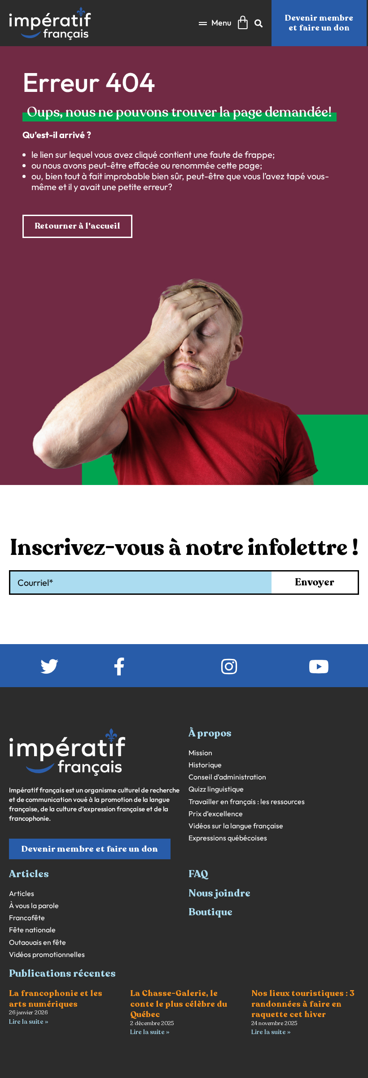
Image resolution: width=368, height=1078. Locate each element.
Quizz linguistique (216, 789)
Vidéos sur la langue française (235, 826)
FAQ (198, 874)
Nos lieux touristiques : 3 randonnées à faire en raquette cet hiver (303, 1004)
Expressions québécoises (227, 838)
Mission (200, 753)
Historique (205, 765)
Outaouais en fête (37, 942)
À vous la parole (34, 905)
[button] (215, 23)
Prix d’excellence (215, 814)
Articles (21, 893)
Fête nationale (32, 930)
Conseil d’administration (227, 777)
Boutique (210, 912)
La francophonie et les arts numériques (55, 998)
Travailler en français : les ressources (246, 801)
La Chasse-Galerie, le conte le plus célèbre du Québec (178, 1004)
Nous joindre (219, 893)
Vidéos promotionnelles (47, 954)
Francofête (27, 917)
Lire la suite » (28, 1021)
